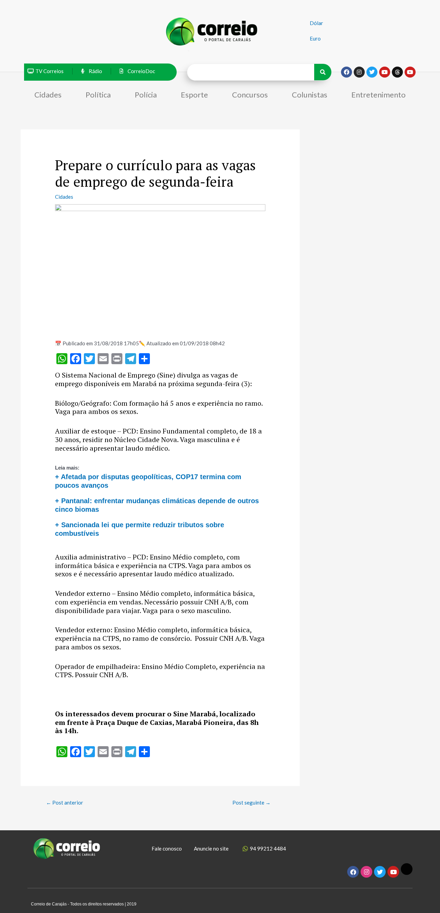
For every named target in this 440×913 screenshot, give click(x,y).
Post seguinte (251, 802)
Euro (315, 38)
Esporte (194, 94)
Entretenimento (378, 94)
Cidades (48, 94)
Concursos (250, 94)
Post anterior (64, 802)
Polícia (146, 94)
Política (98, 94)
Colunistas (309, 94)
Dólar (316, 23)
